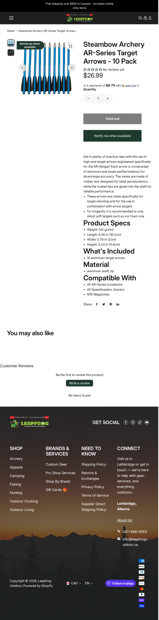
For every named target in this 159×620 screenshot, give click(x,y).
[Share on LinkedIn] (117, 304)
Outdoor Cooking (24, 501)
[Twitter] (103, 304)
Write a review (79, 383)
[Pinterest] (110, 304)
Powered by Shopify (38, 586)
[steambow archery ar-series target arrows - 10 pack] (70, 46)
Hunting (16, 493)
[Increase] (107, 98)
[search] (140, 18)
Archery (16, 459)
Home (10, 30)
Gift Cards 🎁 (56, 490)
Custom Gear (56, 464)
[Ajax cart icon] (145, 18)
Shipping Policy (93, 464)
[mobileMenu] (11, 18)
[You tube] (146, 422)
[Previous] (22, 68)
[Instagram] (132, 422)
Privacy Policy (92, 487)
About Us (124, 520)
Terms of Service (95, 495)
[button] (92, 69)
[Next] (72, 68)
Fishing (15, 484)
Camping (17, 476)
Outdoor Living (22, 510)
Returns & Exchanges (90, 476)
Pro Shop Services (60, 473)
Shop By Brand (58, 481)
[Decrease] (88, 98)
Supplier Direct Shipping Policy (93, 507)
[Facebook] (96, 304)
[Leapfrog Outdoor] (80, 18)
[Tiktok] (139, 422)
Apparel (16, 467)
